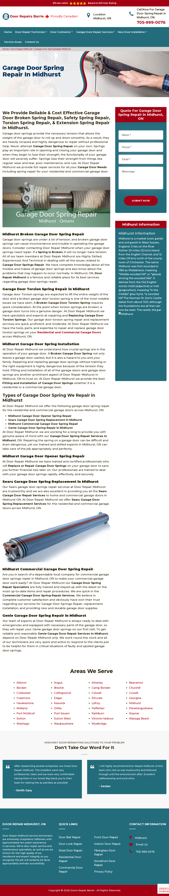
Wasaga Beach (139, 718)
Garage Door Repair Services (94, 32)
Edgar (58, 698)
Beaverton (136, 682)
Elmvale (97, 698)
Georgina (135, 698)
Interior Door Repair (107, 843)
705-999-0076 (151, 22)
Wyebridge (99, 723)
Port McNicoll (26, 713)
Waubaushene (63, 723)
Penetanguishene (141, 708)
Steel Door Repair (70, 850)
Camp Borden (101, 687)
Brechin (59, 687)
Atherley (97, 682)
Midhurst (135, 703)
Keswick (59, 703)
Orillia (58, 708)
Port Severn (62, 713)
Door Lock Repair (70, 843)
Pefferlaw (98, 708)
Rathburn (98, 713)
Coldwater (24, 693)
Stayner (134, 713)
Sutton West (62, 718)
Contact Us (32, 41)
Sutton (21, 718)
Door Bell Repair (70, 837)
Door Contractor (60, 32)
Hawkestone (25, 703)
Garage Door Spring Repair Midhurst (52, 49)
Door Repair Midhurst (21, 49)
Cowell (133, 693)
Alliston (22, 682)
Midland (22, 708)
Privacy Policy (103, 871)
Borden (21, 687)
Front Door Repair (106, 837)
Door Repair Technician (30, 32)
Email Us (142, 844)
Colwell (96, 693)
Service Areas (13, 41)
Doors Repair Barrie (82, 890)
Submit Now (141, 200)
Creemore (23, 698)
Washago (23, 723)
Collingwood (62, 693)
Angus (58, 682)
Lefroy (96, 703)
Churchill (134, 687)
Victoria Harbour (103, 718)
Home (8, 32)
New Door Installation (131, 32)
